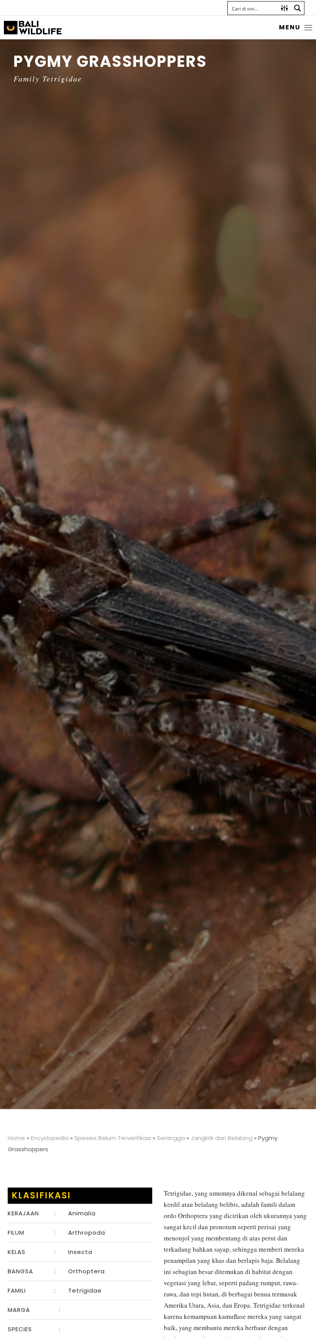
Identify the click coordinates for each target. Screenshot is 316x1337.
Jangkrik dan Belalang (221, 1138)
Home (16, 1138)
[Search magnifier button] (297, 8)
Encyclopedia (50, 1138)
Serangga (171, 1138)
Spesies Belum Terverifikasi (112, 1138)
